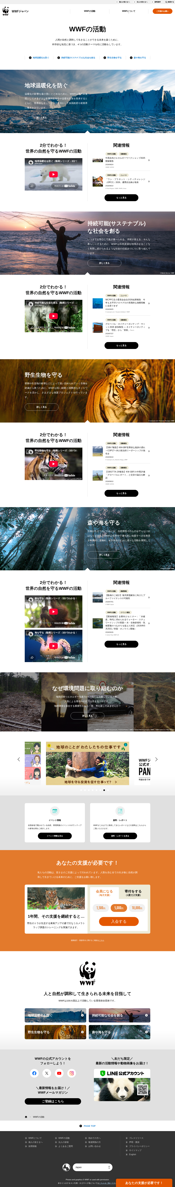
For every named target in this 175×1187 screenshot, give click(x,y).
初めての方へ (94, 1138)
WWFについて (128, 11)
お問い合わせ (94, 1146)
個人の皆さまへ (124, 2)
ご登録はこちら (53, 1101)
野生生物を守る (114, 58)
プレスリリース (136, 1138)
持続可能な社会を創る (121, 1018)
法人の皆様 (63, 1142)
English (132, 1154)
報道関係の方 (94, 1142)
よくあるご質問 (65, 1146)
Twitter (46, 1073)
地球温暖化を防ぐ (41, 58)
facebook (34, 1073)
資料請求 (158, 2)
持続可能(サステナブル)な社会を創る (78, 58)
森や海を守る (140, 58)
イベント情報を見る (55, 836)
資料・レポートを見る (120, 836)
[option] (87, 763)
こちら (101, 940)
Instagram (71, 1073)
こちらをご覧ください (108, 1183)
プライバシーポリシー (139, 1146)
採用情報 (32, 1146)
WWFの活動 (89, 11)
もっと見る (121, 198)
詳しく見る (42, 117)
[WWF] (26, 1117)
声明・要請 (134, 1142)
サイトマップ (135, 1150)
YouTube (59, 1073)
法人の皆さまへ (142, 2)
